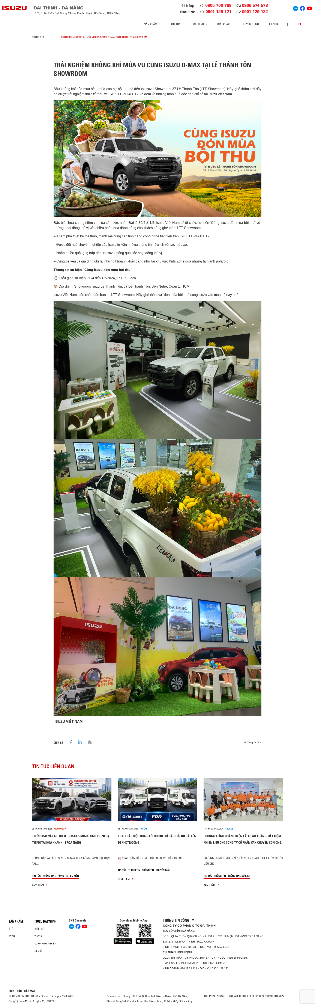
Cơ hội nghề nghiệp (45, 943)
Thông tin (48, 875)
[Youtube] (309, 8)
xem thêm (38, 884)
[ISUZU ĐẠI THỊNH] (14, 8)
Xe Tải (12, 936)
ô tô (11, 929)
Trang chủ (38, 37)
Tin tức (175, 24)
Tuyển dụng (251, 24)
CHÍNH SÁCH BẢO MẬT (22, 991)
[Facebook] (302, 8)
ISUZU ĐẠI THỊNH (45, 921)
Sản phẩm (16, 921)
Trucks (143, 828)
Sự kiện (74, 875)
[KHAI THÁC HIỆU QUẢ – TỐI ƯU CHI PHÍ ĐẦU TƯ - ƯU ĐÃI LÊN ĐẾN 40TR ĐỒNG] (157, 799)
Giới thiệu (39, 929)
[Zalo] (295, 8)
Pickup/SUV (60, 828)
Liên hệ (274, 24)
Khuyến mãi (163, 870)
